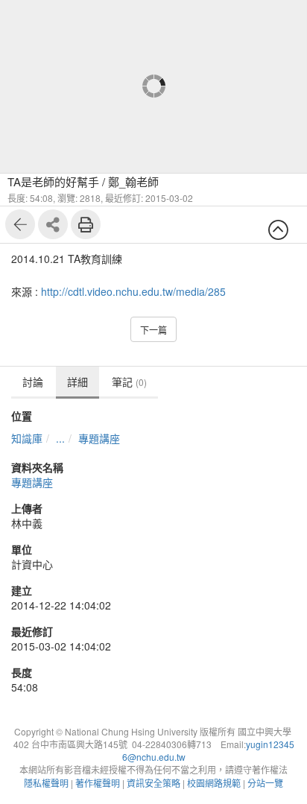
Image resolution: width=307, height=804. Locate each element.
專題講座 (99, 438)
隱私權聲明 (46, 782)
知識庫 (26, 438)
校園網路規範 (214, 782)
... (60, 438)
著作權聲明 (97, 782)
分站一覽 (265, 782)
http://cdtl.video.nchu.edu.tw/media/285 (133, 291)
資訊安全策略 (153, 782)
